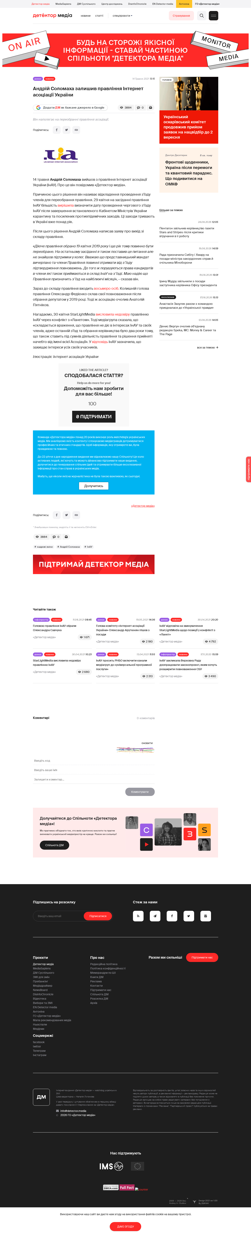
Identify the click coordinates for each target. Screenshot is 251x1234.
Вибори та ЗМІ (43, 1003)
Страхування (181, 15)
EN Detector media (162, 3)
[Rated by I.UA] (141, 1189)
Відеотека (39, 998)
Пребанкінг (40, 981)
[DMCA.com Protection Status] (111, 1189)
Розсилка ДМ (99, 998)
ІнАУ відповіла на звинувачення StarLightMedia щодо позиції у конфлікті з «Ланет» (187, 630)
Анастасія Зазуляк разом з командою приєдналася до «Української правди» (186, 306)
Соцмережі (43, 1035)
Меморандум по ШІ (103, 972)
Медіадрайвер (42, 985)
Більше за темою (171, 210)
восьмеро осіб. (106, 288)
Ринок (38, 78)
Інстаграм (39, 1055)
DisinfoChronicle (137, 3)
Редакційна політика (103, 964)
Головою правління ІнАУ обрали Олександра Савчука (54, 628)
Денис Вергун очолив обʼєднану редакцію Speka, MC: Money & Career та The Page (187, 330)
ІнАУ (89, 546)
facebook (39, 1042)
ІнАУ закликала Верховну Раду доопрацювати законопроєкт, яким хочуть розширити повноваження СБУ (188, 665)
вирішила (66, 205)
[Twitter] (66, 130)
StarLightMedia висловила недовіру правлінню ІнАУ (57, 663)
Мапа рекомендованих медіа (52, 1020)
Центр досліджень (111, 3)
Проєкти (40, 957)
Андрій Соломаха (70, 546)
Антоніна (184, 3)
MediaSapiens (63, 3)
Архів (93, 1003)
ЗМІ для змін (41, 977)
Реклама (96, 981)
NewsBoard (40, 990)
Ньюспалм (40, 1024)
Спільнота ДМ (54, 845)
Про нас (97, 957)
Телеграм (39, 1051)
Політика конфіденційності (108, 968)
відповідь (100, 341)
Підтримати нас (100, 990)
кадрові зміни (45, 546)
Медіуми (38, 1029)
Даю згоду (125, 1226)
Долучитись (93, 486)
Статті (99, 15)
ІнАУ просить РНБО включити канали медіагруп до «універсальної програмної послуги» (124, 665)
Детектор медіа (41, 3)
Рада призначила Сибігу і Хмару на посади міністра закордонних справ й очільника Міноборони (186, 259)
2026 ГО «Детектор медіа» (77, 1115)
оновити (147, 743)
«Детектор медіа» (143, 506)
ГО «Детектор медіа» (207, 3)
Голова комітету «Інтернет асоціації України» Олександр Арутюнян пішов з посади (122, 630)
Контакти (96, 985)
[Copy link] (76, 130)
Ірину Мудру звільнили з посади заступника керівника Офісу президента (188, 283)
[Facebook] (57, 130)
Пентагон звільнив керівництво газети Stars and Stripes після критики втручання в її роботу (186, 232)
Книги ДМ (97, 977)
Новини (86, 15)
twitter (37, 1046)
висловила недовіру (113, 314)
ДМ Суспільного (86, 3)
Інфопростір (41, 619)
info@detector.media (73, 1110)
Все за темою (206, 347)
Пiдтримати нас (202, 957)
